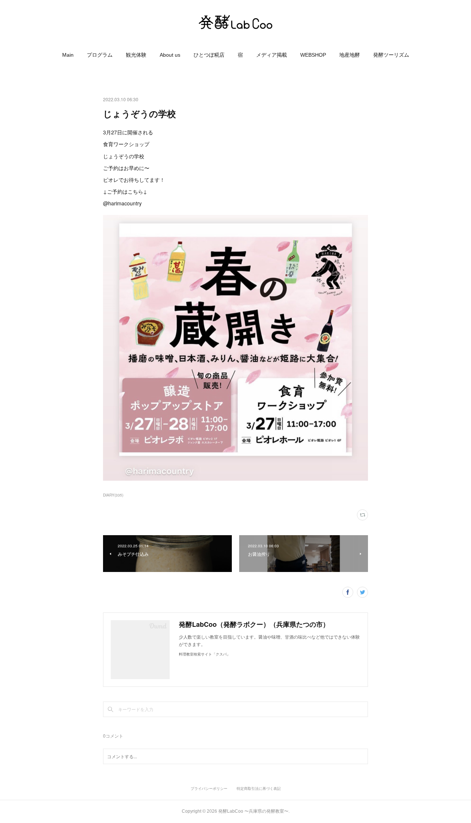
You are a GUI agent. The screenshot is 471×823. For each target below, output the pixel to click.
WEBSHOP (313, 55)
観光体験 (136, 55)
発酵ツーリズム (391, 55)
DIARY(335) (113, 495)
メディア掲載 (271, 55)
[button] (68, 55)
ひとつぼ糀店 (209, 55)
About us (170, 55)
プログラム (100, 55)
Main (68, 55)
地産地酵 (349, 55)
